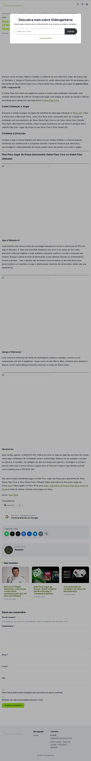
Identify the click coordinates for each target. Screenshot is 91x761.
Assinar (71, 31)
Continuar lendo (45, 38)
